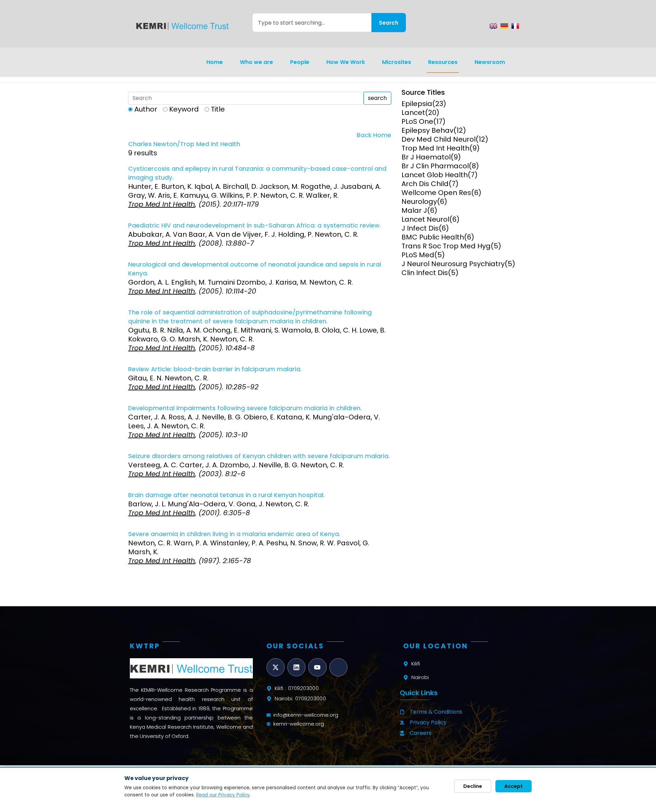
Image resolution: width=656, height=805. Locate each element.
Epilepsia (416, 103)
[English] (493, 26)
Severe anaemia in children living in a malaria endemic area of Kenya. (234, 534)
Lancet (413, 112)
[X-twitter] (275, 667)
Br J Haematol (426, 157)
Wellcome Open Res (436, 192)
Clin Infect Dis (424, 272)
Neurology (419, 201)
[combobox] (311, 22)
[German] (504, 26)
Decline (472, 786)
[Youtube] (317, 667)
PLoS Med (417, 255)
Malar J (414, 210)
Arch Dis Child (425, 184)
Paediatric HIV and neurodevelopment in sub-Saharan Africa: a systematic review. (254, 225)
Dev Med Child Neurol (438, 139)
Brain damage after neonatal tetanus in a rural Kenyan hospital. (226, 495)
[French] (515, 26)
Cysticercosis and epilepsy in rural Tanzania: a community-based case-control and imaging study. (257, 173)
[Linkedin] (296, 667)
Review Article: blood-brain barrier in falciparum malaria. (215, 369)
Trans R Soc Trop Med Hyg (446, 246)
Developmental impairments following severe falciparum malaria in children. (245, 408)
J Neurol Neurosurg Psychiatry (453, 264)
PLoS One (417, 121)
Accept (513, 786)
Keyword (184, 109)
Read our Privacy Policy (223, 795)
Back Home (374, 135)
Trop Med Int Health (435, 148)
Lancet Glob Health (434, 175)
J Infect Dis (420, 228)
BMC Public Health (432, 237)
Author (145, 109)
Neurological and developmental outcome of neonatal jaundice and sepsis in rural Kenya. (254, 268)
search (377, 98)
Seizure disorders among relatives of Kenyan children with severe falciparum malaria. (259, 456)
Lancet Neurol (425, 219)
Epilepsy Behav (427, 130)
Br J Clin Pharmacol (435, 166)
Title (218, 109)
